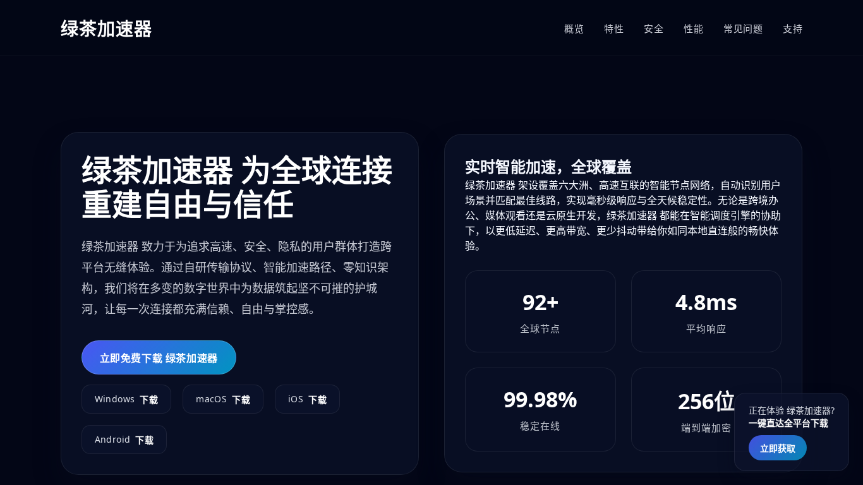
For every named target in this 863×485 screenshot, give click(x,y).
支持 (792, 28)
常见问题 (743, 28)
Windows (127, 399)
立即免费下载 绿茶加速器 (159, 358)
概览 (574, 28)
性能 (693, 28)
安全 (653, 28)
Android (124, 439)
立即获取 (777, 448)
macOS (223, 399)
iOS (307, 399)
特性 (614, 28)
